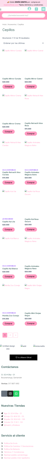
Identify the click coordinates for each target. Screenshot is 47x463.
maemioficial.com (11, 5)
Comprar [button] (8, 87)
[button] (43, 9)
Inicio (4, 24)
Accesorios (12, 24)
